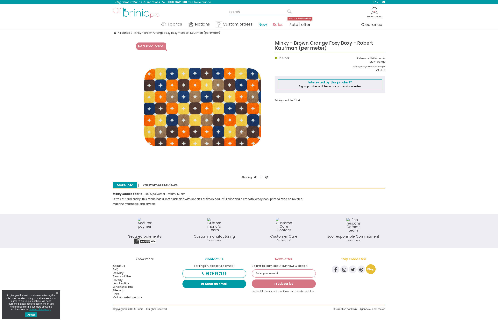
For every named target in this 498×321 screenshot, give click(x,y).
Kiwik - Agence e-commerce (368, 309)
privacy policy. (306, 291)
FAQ (115, 269)
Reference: (363, 58)
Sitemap (118, 290)
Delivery (118, 272)
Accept (31, 314)
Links (116, 293)
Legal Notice (121, 283)
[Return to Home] (115, 32)
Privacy (118, 279)
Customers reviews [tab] (160, 185)
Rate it (381, 70)
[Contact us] (382, 2)
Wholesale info (123, 286)
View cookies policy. (40, 309)
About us (119, 265)
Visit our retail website (127, 297)
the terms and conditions (275, 291)
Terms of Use (122, 276)
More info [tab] (125, 185)
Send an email (216, 284)
